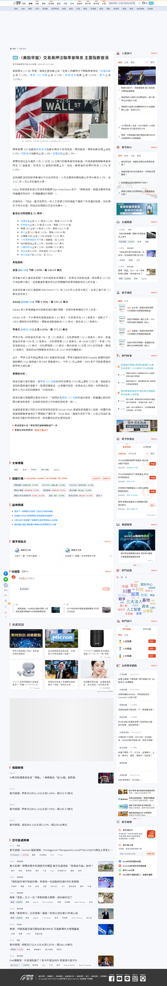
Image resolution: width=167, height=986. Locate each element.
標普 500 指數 (39, 75)
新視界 (116, 8)
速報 (64, 8)
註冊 (151, 3)
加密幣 (79, 3)
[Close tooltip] (26, 612)
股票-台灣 (130, 481)
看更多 (107, 541)
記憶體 (128, 641)
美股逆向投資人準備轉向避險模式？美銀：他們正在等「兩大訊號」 (61, 683)
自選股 (150, 8)
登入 (147, 3)
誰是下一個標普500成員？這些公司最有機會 (33, 511)
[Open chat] (6, 612)
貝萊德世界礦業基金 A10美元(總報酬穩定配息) (133, 489)
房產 (101, 8)
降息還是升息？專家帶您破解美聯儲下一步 (36, 425)
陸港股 (51, 3)
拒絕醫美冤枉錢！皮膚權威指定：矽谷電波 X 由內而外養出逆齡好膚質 (97, 683)
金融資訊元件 (69, 976)
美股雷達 (22, 48)
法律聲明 (103, 976)
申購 (153, 463)
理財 (108, 8)
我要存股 (106, 478)
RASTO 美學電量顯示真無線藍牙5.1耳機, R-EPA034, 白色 (26, 683)
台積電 (128, 648)
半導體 (128, 655)
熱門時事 (55, 8)
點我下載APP (41, 429)
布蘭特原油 (26, 247)
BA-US (23, 270)
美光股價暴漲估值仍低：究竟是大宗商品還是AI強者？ (61, 652)
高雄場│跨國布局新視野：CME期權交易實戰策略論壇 (141, 332)
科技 (37, 8)
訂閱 (104, 3)
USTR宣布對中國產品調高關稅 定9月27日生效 (83, 610)
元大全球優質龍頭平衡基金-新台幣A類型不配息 (133, 462)
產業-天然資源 (132, 495)
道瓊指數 (105, 71)
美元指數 (25, 254)
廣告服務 (59, 976)
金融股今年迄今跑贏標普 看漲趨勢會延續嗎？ (34, 515)
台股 (37, 3)
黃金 (23, 250)
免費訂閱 (150, 854)
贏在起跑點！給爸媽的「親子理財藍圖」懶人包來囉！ (47, 478)
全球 (72, 3)
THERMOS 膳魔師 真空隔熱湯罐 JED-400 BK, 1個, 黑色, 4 (96, 652)
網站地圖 (94, 976)
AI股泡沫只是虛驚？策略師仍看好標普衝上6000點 (36, 520)
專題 (124, 8)
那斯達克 (70, 75)
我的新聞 (140, 8)
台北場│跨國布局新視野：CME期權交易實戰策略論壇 (141, 309)
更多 (98, 496)
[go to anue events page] (139, 3)
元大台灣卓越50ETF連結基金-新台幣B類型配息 (133, 476)
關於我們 (42, 976)
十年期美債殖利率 (30, 239)
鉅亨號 (96, 3)
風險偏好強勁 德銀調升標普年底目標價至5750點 (35, 524)
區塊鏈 (93, 8)
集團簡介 (50, 976)
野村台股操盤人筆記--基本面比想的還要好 (26, 652)
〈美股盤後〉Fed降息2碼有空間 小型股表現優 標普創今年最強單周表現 (32, 610)
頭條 (16, 8)
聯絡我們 (80, 976)
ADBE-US (27, 301)
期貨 (85, 8)
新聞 (30, 3)
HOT (129, 308)
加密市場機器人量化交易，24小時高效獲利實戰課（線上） (141, 321)
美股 (44, 3)
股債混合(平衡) (132, 467)
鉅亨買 (88, 3)
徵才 (87, 976)
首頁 (24, 3)
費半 (102, 75)
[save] (6, 607)
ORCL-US (27, 329)
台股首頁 (96, 478)
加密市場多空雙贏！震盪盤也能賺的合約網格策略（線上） (141, 344)
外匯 (65, 3)
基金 (59, 3)
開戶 (153, 505)
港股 (129, 229)
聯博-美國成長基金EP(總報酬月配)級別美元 (133, 503)
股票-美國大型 (132, 509)
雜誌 (131, 8)
